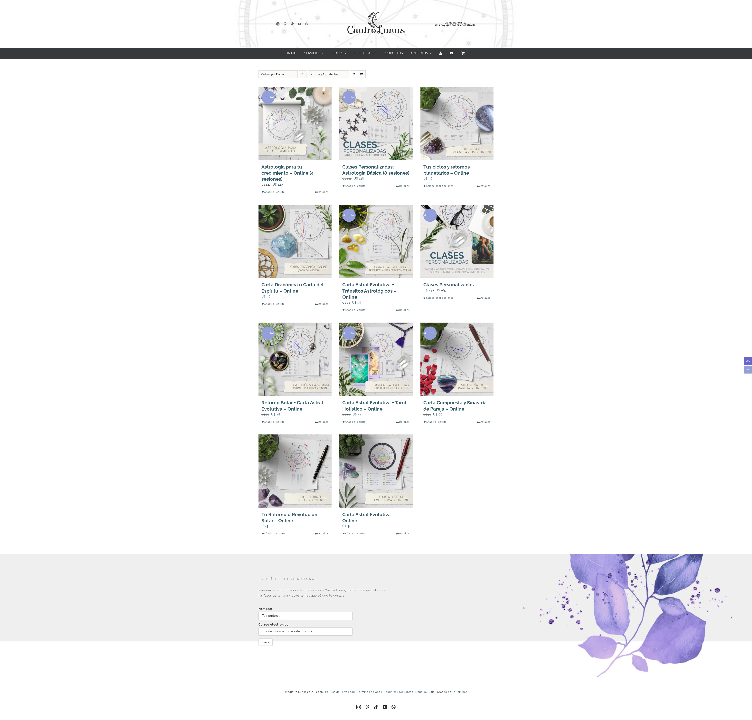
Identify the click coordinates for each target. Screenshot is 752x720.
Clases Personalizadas (448, 284)
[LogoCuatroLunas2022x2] (376, 8)
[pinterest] (285, 23)
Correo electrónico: (273, 624)
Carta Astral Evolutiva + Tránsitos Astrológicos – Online (369, 291)
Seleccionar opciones (440, 186)
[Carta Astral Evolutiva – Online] (375, 471)
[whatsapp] (306, 23)
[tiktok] (292, 23)
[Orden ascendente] (302, 74)
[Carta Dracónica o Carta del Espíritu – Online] (295, 241)
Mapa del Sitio (425, 691)
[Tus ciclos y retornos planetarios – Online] (457, 123)
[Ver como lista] (361, 74)
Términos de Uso (368, 691)
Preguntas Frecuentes (398, 691)
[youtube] (299, 23)
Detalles (323, 192)
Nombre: (265, 609)
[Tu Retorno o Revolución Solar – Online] (295, 471)
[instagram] (278, 23)
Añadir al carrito (274, 192)
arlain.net (460, 691)
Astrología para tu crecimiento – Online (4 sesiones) (287, 173)
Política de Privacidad (340, 691)
